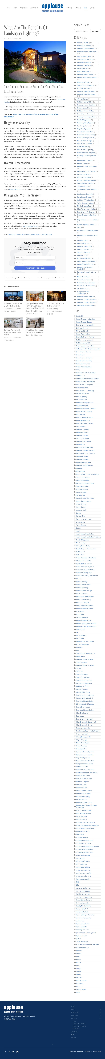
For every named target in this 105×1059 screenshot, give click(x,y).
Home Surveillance (84, 65)
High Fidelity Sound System (87, 220)
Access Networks (82, 644)
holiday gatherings (83, 894)
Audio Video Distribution (86, 261)
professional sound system (86, 933)
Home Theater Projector (85, 567)
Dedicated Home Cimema (85, 453)
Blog (85, 8)
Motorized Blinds (83, 71)
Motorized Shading (83, 797)
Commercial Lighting (83, 573)
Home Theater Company (86, 94)
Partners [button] (69, 8)
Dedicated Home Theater (86, 171)
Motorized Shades (83, 82)
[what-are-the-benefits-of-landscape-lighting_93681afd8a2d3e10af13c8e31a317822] (35, 62)
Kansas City (80, 516)
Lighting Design (82, 489)
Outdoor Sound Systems (85, 665)
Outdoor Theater (82, 767)
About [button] (15, 8)
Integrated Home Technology (83, 293)
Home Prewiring (82, 588)
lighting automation (83, 879)
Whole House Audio (83, 737)
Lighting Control (15, 234)
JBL (77, 885)
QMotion (79, 468)
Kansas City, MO (83, 43)
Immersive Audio (82, 903)
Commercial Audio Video (86, 105)
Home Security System (84, 403)
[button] (52, 1045)
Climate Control (82, 617)
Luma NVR (80, 614)
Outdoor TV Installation (85, 200)
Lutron (78, 528)
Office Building (81, 819)
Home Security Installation (85, 409)
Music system (81, 543)
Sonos (78, 960)
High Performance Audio (86, 209)
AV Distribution (82, 289)
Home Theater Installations (86, 558)
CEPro (78, 975)
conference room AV (83, 873)
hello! (78, 992)
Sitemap (87, 1051)
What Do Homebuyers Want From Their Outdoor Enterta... (51, 278)
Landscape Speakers (84, 126)
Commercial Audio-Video (85, 570)
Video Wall (80, 555)
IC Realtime (80, 612)
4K (77, 632)
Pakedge (79, 647)
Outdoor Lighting (29, 234)
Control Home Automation (85, 549)
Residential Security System (87, 231)
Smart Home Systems (84, 358)
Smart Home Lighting (44, 234)
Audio (78, 531)
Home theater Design (84, 591)
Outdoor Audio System (84, 465)
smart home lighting (83, 876)
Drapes (78, 954)
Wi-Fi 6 (79, 579)
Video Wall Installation (85, 183)
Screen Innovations (83, 477)
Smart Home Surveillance (85, 653)
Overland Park (81, 426)
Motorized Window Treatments (87, 474)
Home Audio (80, 444)
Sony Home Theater (84, 197)
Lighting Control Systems (86, 156)
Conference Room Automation (87, 773)
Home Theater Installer (85, 297)
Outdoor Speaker (82, 435)
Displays (79, 978)
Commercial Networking (86, 135)
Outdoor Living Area (83, 441)
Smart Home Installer (85, 132)
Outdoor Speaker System (86, 300)
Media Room (80, 415)
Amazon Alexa (81, 785)
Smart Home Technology (86, 212)
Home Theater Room (84, 246)
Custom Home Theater (85, 306)
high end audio (81, 936)
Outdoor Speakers (82, 459)
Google (78, 969)
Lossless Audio (81, 788)
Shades (79, 951)
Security (79, 986)
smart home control (83, 870)
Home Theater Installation (86, 52)
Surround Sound (82, 388)
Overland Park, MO (84, 56)
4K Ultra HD (80, 495)
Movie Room (80, 471)
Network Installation (84, 249)
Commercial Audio (83, 728)
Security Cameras (83, 252)
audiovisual (80, 921)
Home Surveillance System (86, 626)
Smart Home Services (34, 335)
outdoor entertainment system (87, 846)
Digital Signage (81, 740)
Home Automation (84, 46)
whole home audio (82, 942)
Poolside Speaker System (86, 180)
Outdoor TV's (82, 255)
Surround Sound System (85, 752)
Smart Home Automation (85, 325)
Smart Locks (80, 629)
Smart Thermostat (83, 707)
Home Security (81, 582)
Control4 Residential (79, 1024)
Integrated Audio (82, 734)
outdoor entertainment (84, 840)
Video (78, 957)
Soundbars (80, 716)
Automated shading (83, 794)
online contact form (30, 226)
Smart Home (80, 355)
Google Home (81, 989)
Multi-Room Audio (83, 277)
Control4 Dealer (83, 147)
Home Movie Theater (85, 160)
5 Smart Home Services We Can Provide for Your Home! (34, 331)
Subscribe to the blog (35, 268)
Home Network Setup (84, 803)
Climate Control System (85, 704)
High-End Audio (82, 689)
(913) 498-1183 (9, 1019)
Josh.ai (79, 228)
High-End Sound (82, 713)
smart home (80, 522)
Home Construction (83, 585)
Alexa (78, 966)
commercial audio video (84, 852)
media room (80, 858)
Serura (78, 668)
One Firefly (80, 1051)
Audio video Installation (84, 447)
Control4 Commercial (79, 1026)
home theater (81, 507)
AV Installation (82, 99)
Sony (78, 370)
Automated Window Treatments (88, 349)
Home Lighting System (85, 123)
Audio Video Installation (85, 606)
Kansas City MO (82, 909)
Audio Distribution (83, 480)
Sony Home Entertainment (87, 189)
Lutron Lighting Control (85, 225)
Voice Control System (85, 203)
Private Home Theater (84, 791)
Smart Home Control (84, 144)
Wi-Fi (78, 650)
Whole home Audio (83, 546)
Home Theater (81, 492)
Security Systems (82, 438)
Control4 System (82, 540)
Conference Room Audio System (88, 731)
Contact (92, 8)
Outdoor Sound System (85, 111)
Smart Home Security (85, 59)
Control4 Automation (84, 564)
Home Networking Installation (87, 576)
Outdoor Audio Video (84, 102)
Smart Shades (81, 749)
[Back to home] (52, 8)
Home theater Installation (85, 382)
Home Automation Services (87, 235)
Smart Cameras (82, 674)
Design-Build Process (84, 779)
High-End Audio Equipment (86, 722)
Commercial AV (83, 240)
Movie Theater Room (84, 206)
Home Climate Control (85, 264)
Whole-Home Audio (83, 462)
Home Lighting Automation (87, 77)
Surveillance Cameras (84, 412)
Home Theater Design (85, 74)
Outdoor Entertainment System (87, 379)
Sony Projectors (83, 186)
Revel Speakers (81, 594)
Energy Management (83, 810)
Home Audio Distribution (85, 641)
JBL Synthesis (81, 635)
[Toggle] (99, 43)
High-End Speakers (84, 129)
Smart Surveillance (83, 677)
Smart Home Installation (85, 695)
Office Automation (84, 177)
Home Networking (83, 108)
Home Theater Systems (85, 609)
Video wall (80, 834)
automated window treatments (87, 945)
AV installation (81, 864)
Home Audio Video (83, 776)
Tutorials (78, 8)
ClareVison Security (83, 561)
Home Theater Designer (86, 91)
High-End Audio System (85, 725)
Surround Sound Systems (86, 272)
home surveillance (83, 924)
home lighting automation (85, 915)
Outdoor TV (80, 376)
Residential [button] (24, 8)
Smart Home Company (85, 85)
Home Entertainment (84, 900)
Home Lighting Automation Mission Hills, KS (54, 311)
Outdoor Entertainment (86, 49)
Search (95, 31)
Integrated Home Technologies (87, 825)
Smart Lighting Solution (85, 701)
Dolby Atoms (81, 656)
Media (78, 963)
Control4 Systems (84, 120)
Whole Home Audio (84, 62)
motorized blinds (82, 912)
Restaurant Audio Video (84, 755)
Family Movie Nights (83, 906)
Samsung (79, 983)
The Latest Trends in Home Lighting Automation (55, 304)
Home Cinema (82, 163)
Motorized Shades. (83, 861)
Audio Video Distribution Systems (88, 537)
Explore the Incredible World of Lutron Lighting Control (13, 304)
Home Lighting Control (84, 698)
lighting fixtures (14, 189)
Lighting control (82, 837)
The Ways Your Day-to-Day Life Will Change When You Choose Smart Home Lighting (35, 305)
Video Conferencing (83, 600)
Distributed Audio (83, 174)
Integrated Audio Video (84, 764)
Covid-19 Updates (83, 243)
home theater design (83, 501)
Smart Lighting (81, 397)
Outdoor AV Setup (82, 686)
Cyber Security (81, 816)
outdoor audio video (83, 843)
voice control (81, 510)
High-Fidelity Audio (83, 692)
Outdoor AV (80, 552)
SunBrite (79, 671)
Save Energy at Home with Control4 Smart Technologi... (22, 278)
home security (81, 927)
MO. (77, 882)
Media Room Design (84, 141)
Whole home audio (83, 831)
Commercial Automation (86, 117)
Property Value (81, 746)
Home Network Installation (87, 166)
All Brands (76, 1028)
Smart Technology (82, 486)
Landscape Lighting (84, 258)
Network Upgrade (82, 782)
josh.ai (78, 939)
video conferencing (83, 855)
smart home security (83, 918)
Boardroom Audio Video (85, 597)
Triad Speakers (81, 662)
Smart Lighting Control (84, 417)
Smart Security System (84, 423)
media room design (83, 891)
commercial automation (85, 849)
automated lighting (83, 867)
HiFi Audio (80, 638)
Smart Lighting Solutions (85, 710)
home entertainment (83, 519)
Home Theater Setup (83, 367)
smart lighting (81, 504)
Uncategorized (82, 68)
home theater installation (85, 828)
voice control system (83, 888)
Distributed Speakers (84, 683)
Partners (74, 1018)
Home (8, 8)
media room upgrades (84, 897)
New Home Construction (85, 761)
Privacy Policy (97, 1051)
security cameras (82, 930)
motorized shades (82, 948)
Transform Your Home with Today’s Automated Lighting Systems (12, 332)
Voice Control (81, 525)
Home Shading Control (85, 138)
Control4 (79, 316)
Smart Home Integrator (84, 719)
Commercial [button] (35, 8)
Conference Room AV (85, 194)
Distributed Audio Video (86, 286)
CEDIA (78, 972)
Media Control (81, 980)
